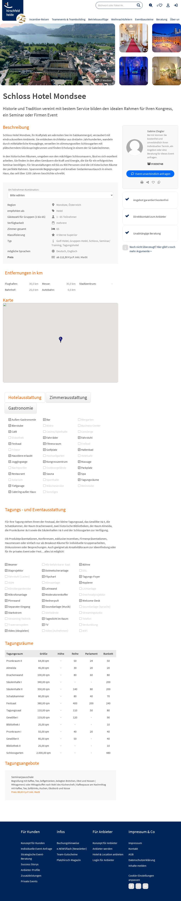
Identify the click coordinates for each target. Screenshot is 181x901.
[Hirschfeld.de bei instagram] (138, 886)
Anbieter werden (102, 848)
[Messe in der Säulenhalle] (166, 71)
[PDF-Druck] (142, 182)
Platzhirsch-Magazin (69, 860)
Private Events (29, 881)
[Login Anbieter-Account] (176, 5)
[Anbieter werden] (168, 5)
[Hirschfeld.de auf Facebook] (131, 886)
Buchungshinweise (68, 843)
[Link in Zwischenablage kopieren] (159, 182)
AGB (131, 854)
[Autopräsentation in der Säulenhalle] (133, 71)
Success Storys (30, 864)
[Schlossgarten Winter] (166, 38)
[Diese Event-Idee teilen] (147, 182)
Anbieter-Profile (30, 870)
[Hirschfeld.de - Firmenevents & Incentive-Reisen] (12, 10)
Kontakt (133, 848)
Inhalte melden (137, 865)
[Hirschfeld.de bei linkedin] (145, 886)
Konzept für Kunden (33, 843)
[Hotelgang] (133, 38)
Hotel (59, 211)
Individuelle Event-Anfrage (36, 848)
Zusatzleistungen (31, 875)
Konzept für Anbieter (105, 843)
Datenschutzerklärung (142, 860)
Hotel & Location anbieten (108, 854)
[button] (60, 339)
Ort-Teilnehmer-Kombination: (23, 189)
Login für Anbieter (103, 860)
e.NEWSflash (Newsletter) (72, 848)
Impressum (135, 843)
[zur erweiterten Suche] (151, 5)
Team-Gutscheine (67, 854)
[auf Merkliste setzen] (153, 182)
